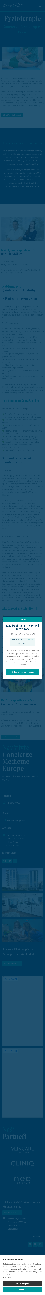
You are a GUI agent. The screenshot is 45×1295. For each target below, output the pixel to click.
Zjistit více (7, 1277)
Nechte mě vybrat (22, 1284)
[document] (22, 647)
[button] (39, 619)
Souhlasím (22, 1290)
